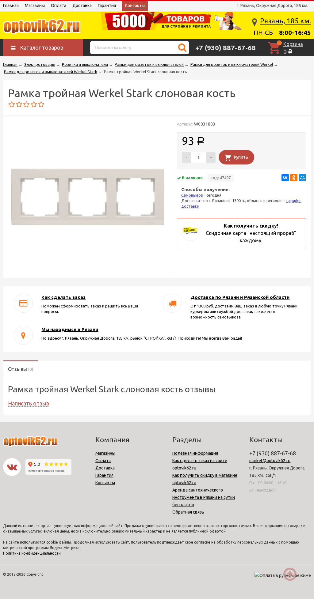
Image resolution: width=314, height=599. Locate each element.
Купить (241, 157)
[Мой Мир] (302, 177)
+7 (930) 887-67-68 (225, 47)
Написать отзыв (28, 403)
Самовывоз (192, 195)
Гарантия (107, 5)
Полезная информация (195, 453)
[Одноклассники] (293, 177)
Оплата (58, 5)
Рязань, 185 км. (285, 20)
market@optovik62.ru (269, 460)
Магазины (35, 5)
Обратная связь (188, 512)
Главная (11, 5)
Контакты (135, 5)
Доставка (82, 5)
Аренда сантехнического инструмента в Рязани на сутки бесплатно (203, 497)
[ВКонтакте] (285, 177)
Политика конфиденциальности (32, 553)
